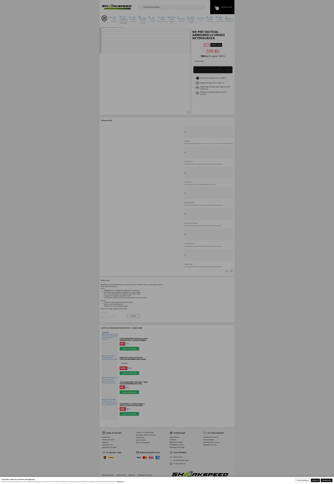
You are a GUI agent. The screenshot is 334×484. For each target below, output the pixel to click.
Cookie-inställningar (303, 480)
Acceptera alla (326, 480)
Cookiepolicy (120, 481)
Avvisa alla (315, 480)
